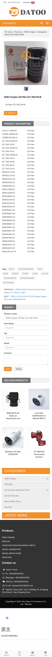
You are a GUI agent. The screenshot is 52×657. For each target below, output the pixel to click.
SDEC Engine (30, 32)
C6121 (11, 269)
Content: (8, 353)
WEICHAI (8, 484)
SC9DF (25, 273)
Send (8, 369)
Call (19, 655)
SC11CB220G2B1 (25, 269)
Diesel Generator (12, 496)
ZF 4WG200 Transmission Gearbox (39, 454)
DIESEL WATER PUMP (11, 553)
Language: (27, 2)
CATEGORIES (9, 23)
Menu (32, 655)
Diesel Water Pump (13, 501)
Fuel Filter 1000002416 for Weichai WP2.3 (39, 415)
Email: (7, 343)
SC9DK (15, 273)
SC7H (40, 269)
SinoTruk (8, 507)
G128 (35, 273)
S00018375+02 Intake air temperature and (13, 415)
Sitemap (28, 604)
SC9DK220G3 (10, 278)
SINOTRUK (7, 557)
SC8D (5, 273)
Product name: (10, 314)
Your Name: (9, 323)
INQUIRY (11, 113)
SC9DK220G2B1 (27, 278)
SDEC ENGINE (8, 537)
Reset (18, 369)
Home (9, 32)
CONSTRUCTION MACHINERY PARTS (18, 545)
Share (6, 655)
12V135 (44, 273)
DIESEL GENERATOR (11, 549)
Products (19, 32)
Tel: (5, 333)
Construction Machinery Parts (17, 490)
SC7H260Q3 (8, 283)
